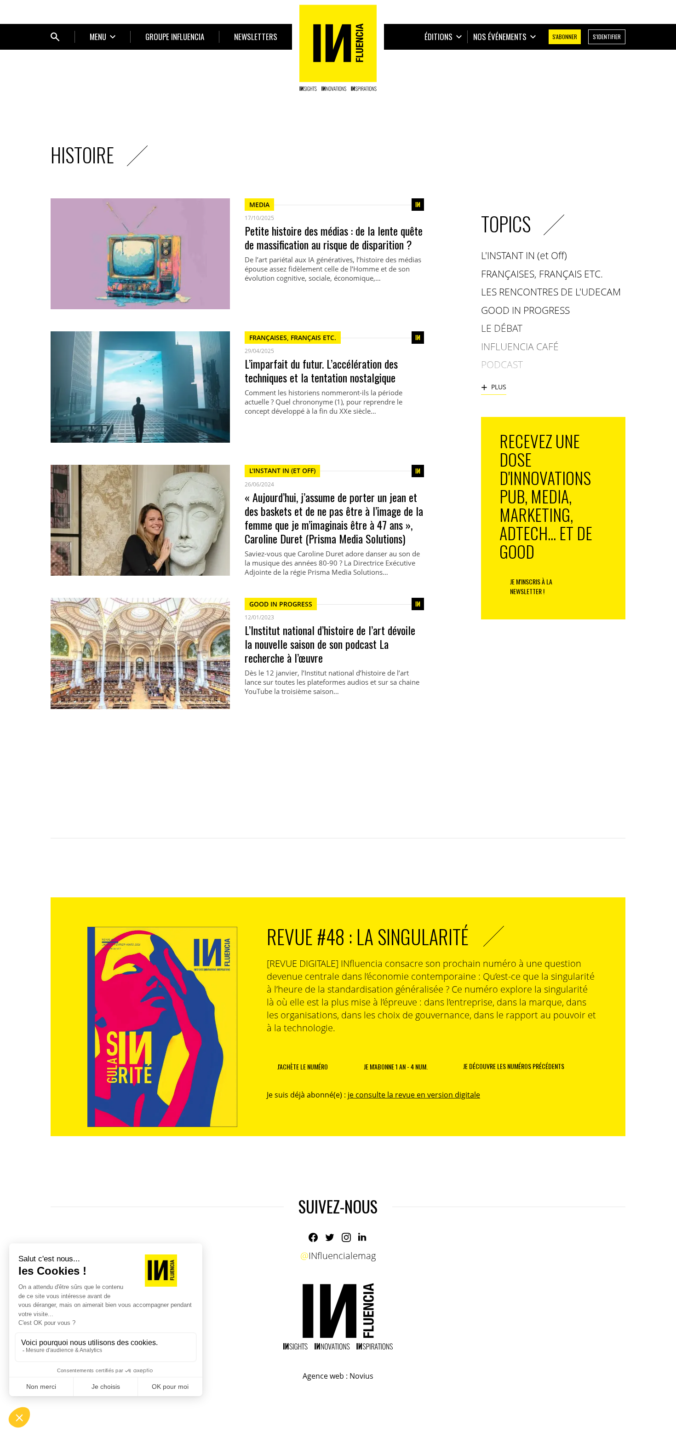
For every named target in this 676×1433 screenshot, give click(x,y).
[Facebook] (313, 1237)
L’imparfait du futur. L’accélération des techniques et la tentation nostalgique (321, 370)
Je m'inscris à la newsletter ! (531, 586)
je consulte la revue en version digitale (414, 1095)
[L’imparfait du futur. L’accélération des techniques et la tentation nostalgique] (140, 386)
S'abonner (564, 36)
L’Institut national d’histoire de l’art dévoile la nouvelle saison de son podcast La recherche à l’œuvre (330, 643)
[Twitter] (329, 1237)
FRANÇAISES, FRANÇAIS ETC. (292, 337)
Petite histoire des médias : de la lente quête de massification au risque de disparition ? (334, 237)
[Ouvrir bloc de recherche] (55, 36)
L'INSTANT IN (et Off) (282, 470)
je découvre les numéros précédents (513, 1066)
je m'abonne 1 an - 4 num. (396, 1066)
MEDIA (259, 204)
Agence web (323, 1376)
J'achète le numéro (302, 1066)
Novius (361, 1376)
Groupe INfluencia (174, 36)
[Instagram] (346, 1237)
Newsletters (255, 36)
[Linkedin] (362, 1237)
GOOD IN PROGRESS (280, 604)
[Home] (338, 48)
